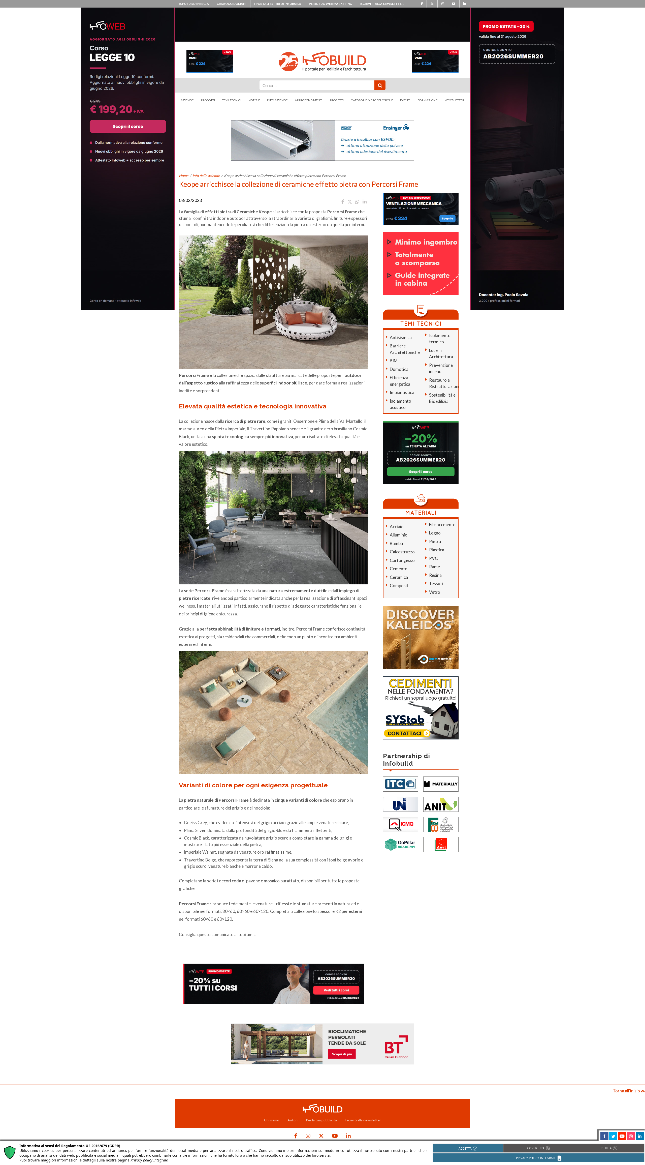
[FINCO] (441, 824)
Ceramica (399, 577)
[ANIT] (441, 803)
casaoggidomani (231, 4)
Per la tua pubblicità (321, 1120)
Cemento (398, 568)
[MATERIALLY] (441, 783)
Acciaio (397, 526)
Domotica (399, 369)
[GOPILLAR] (400, 844)
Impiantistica (402, 392)
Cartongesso (402, 560)
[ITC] (400, 783)
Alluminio (398, 534)
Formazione (427, 100)
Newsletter (454, 100)
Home (183, 175)
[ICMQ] (400, 824)
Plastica (436, 549)
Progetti (337, 100)
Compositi (399, 585)
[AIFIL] (441, 844)
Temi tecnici (231, 100)
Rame (434, 566)
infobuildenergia (194, 4)
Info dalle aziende (206, 175)
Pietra (435, 541)
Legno (435, 532)
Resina (435, 575)
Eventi (405, 100)
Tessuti (436, 583)
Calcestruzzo (402, 551)
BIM (394, 360)
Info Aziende (277, 100)
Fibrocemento (442, 524)
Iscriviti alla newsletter (382, 4)
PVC (433, 558)
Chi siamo (271, 1120)
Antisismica (401, 337)
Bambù (396, 543)
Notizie (254, 100)
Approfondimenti (308, 100)
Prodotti (208, 100)
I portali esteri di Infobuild (277, 4)
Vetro (434, 592)
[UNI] (400, 803)
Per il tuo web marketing (330, 4)
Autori (292, 1120)
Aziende (187, 100)
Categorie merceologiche (372, 100)
